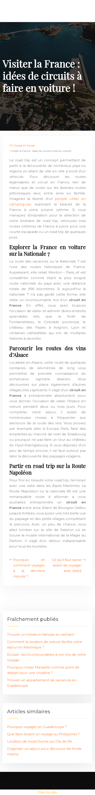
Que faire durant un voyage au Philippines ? (43, 734)
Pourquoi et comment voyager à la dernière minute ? (29, 568)
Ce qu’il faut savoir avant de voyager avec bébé (67, 565)
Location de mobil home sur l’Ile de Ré (39, 741)
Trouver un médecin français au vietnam (40, 634)
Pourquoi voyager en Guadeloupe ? (37, 727)
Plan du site (47, 792)
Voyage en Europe (24, 145)
